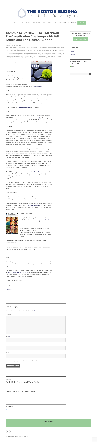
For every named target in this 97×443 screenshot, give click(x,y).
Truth (53, 57)
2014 (7, 47)
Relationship (17, 56)
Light (25, 51)
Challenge (11, 48)
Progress (55, 54)
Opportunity (13, 54)
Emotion (58, 48)
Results (22, 56)
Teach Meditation (63, 23)
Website (8, 352)
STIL (39, 118)
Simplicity (26, 56)
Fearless (22, 50)
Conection (41, 48)
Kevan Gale (23, 222)
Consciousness (52, 48)
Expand (8, 50)
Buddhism (61, 47)
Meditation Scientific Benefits (30, 53)
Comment (9, 314)
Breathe (52, 47)
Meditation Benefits (52, 51)
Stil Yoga (59, 56)
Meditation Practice (18, 53)
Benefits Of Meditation (39, 47)
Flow (25, 50)
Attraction (28, 47)
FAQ (54, 23)
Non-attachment (60, 53)
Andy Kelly (22, 47)
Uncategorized (17, 45)
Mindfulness (40, 53)
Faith (15, 50)
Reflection (11, 56)
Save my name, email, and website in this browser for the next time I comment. (26, 361)
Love (34, 51)
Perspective (36, 54)
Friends (31, 50)
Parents (23, 54)
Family (18, 50)
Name (8, 336)
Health (51, 50)
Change (16, 48)
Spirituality (49, 56)
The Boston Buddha (19, 57)
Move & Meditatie (52, 53)
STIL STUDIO (38, 86)
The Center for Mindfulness (31, 57)
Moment (46, 53)
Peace (31, 54)
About (21, 23)
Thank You (12, 57)
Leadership (20, 51)
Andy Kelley (8, 43)
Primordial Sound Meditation (46, 54)
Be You (32, 47)
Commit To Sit (29, 48)
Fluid (28, 50)
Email (8, 344)
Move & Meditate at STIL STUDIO (18, 272)
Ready (7, 56)
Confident (46, 48)
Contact (73, 23)
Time (43, 57)
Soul (37, 56)
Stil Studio (54, 56)
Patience (28, 54)
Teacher (8, 57)
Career (7, 48)
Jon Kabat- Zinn (57, 50)
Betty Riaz (47, 47)
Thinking (40, 57)
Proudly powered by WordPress (21, 436)
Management (38, 51)
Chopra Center (22, 48)
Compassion (35, 48)
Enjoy (62, 48)
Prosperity (60, 54)
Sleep (31, 56)
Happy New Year (45, 50)
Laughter (15, 51)
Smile (34, 56)
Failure (11, 50)
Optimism (19, 54)
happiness (38, 50)
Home (14, 23)
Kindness (10, 51)
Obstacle (8, 54)
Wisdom (57, 57)
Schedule (82, 23)
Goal (35, 50)
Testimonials (36, 23)
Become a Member (80, 39)
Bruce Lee (56, 47)
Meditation (44, 51)
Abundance (11, 47)
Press (44, 23)
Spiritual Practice (42, 56)
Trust (50, 57)
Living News (29, 51)
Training (47, 57)
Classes (27, 23)
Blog (49, 23)
